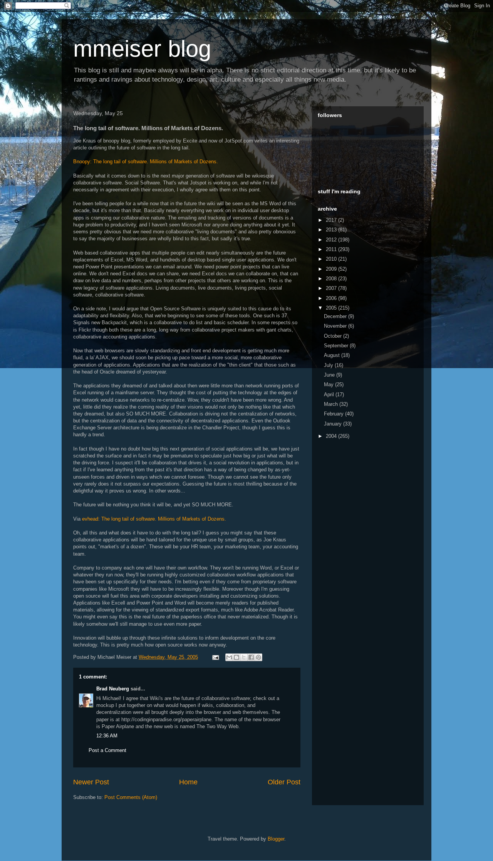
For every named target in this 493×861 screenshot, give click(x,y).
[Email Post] (215, 657)
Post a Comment (107, 750)
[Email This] (229, 657)
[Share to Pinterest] (258, 657)
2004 (332, 436)
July (329, 365)
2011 (332, 249)
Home (188, 782)
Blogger (276, 839)
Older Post (284, 782)
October (333, 336)
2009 (332, 269)
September (337, 345)
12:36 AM (106, 736)
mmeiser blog (142, 49)
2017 (332, 220)
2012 (332, 240)
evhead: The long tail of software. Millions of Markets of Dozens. (154, 519)
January (333, 424)
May (329, 384)
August (332, 355)
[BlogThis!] (236, 657)
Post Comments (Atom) (130, 797)
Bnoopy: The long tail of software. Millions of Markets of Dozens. (145, 161)
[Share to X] (244, 657)
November (336, 326)
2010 (332, 259)
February (334, 414)
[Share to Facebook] (251, 657)
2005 (332, 308)
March (331, 404)
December (336, 316)
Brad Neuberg (112, 689)
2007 (332, 288)
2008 (332, 278)
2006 (332, 298)
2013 (332, 230)
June (330, 375)
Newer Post (91, 782)
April (329, 394)
